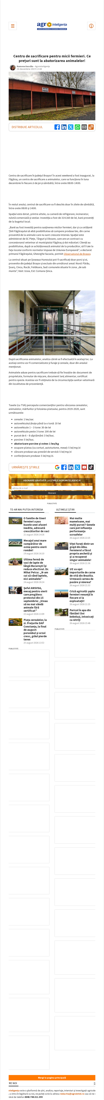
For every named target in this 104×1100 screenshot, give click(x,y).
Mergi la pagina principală (52, 1077)
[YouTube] (84, 467)
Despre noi (10, 1083)
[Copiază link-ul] (91, 127)
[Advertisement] (52, 10)
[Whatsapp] (77, 127)
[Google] (57, 467)
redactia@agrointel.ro (72, 1093)
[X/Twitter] (77, 467)
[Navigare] (13, 26)
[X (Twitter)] (70, 127)
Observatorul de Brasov (77, 253)
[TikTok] (91, 467)
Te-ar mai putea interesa (26, 509)
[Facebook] (57, 127)
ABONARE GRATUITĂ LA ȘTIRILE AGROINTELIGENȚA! (52, 480)
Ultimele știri (65, 509)
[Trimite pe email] (84, 127)
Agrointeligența (11, 1090)
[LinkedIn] (64, 127)
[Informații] (91, 26)
